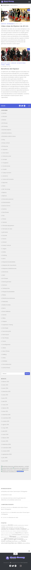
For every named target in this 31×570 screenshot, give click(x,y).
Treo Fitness (5, 338)
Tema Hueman (23, 562)
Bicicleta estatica (7, 133)
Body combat (6, 143)
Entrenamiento (11, 24)
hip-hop (25, 539)
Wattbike (4, 361)
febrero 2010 (5, 438)
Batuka (4, 119)
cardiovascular (9, 527)
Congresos (5, 162)
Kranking (4, 255)
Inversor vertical (6, 245)
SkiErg (3, 318)
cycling (10, 532)
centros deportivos (20, 527)
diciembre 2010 (6, 414)
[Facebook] (20, 106)
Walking (4, 354)
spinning (8, 543)
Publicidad (5, 301)
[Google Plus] (24, 106)
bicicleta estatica (21, 525)
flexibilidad (18, 537)
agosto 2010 (5, 424)
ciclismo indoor (8, 529)
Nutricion (4, 285)
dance (14, 532)
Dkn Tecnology (6, 189)
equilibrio (7, 537)
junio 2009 (5, 461)
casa (14, 527)
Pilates (4, 295)
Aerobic (4, 113)
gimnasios (5, 232)
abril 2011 (4, 401)
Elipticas (4, 196)
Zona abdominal (6, 364)
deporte (18, 533)
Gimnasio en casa (7, 229)
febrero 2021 (5, 381)
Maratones (5, 272)
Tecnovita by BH (6, 331)
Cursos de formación (8, 179)
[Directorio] (25, 470)
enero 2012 (5, 395)
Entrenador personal (7, 199)
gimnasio (9, 538)
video (15, 543)
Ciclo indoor (5, 153)
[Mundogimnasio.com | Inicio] (10, 2)
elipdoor (22, 532)
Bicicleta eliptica (6, 129)
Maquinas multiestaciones (9, 268)
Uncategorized (6, 344)
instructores (14, 541)
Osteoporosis (6, 288)
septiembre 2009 (7, 454)
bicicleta (15, 525)
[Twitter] (22, 106)
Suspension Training (7, 324)
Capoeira (4, 149)
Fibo (3, 215)
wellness (28, 543)
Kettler (4, 252)
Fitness (3, 64)
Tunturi (4, 341)
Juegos (4, 248)
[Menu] (29, 2)
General (8, 64)
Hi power (4, 235)
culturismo (5, 176)
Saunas (4, 315)
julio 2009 (4, 457)
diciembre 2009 (6, 444)
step (12, 543)
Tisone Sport (5, 334)
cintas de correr (8, 531)
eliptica (26, 533)
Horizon (4, 238)
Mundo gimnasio (6, 281)
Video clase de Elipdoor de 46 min (14, 26)
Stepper (4, 321)
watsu (4, 357)
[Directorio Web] (9, 471)
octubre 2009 (6, 451)
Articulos (3, 63)
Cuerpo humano (6, 172)
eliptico (2, 534)
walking (24, 543)
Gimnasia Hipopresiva (8, 225)
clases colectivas (17, 531)
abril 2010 (4, 431)
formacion (24, 537)
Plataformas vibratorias (8, 298)
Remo (4, 308)
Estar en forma (21, 63)
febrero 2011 (5, 408)
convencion (24, 531)
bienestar (26, 525)
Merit (3, 275)
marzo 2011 (5, 404)
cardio (3, 527)
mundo (19, 541)
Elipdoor (3, 24)
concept (4, 159)
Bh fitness (4, 123)
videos (4, 348)
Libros (3, 258)
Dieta (3, 186)
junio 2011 (4, 398)
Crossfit (4, 169)
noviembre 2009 (6, 447)
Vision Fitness (5, 351)
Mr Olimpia (5, 278)
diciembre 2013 (6, 391)
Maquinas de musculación (9, 265)
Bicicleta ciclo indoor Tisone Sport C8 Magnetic (14, 491)
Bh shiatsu (5, 126)
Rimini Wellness (6, 311)
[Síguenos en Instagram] (29, 106)
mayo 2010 (5, 428)
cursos (7, 532)
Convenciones (6, 166)
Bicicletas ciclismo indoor (9, 136)
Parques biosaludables (8, 291)
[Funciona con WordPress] (10, 562)
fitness (12, 536)
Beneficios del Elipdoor (10, 69)
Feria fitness (5, 212)
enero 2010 (5, 441)
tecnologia (5, 328)
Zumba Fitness (6, 367)
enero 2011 (5, 411)
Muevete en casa (7, 494)
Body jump (5, 146)
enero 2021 (5, 385)
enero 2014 (5, 388)
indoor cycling (6, 541)
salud (3, 543)
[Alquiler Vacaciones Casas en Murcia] (11, 470)
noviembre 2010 (6, 418)
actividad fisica (4, 525)
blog (9, 63)
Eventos (4, 209)
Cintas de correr (6, 156)
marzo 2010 (5, 434)
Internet (4, 242)
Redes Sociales (6, 305)
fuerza (2, 539)
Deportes (4, 182)
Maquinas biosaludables (8, 262)
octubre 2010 (5, 421)
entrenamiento (17, 535)
